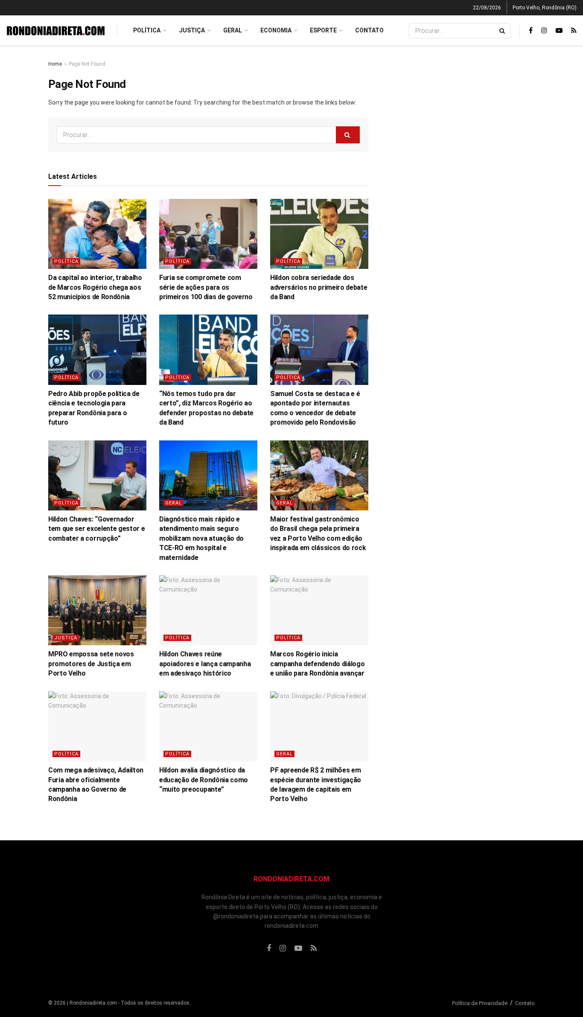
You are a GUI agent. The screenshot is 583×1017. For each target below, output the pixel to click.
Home (55, 64)
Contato (369, 30)
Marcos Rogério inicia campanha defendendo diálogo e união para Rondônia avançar (317, 663)
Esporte (323, 30)
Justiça (192, 30)
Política (146, 30)
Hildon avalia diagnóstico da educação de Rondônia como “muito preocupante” (203, 779)
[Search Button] (502, 30)
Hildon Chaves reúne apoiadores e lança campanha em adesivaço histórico (205, 663)
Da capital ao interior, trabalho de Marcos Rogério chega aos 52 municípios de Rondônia (95, 287)
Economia (276, 30)
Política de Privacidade (479, 1003)
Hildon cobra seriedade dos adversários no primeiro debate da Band (318, 287)
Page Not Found (87, 64)
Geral (232, 30)
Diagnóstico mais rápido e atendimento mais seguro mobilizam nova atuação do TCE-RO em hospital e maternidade (201, 538)
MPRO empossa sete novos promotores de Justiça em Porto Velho (91, 663)
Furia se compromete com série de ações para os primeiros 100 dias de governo (206, 287)
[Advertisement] (461, 187)
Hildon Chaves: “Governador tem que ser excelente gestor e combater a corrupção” (96, 528)
